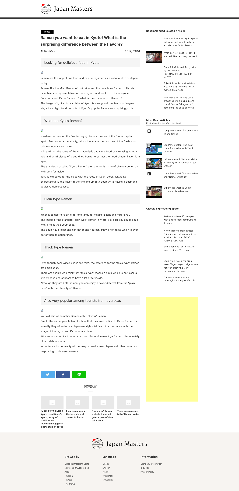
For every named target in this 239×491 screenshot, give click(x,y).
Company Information (151, 464)
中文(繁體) (108, 480)
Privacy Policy (147, 472)
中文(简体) (108, 476)
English (106, 468)
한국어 (106, 472)
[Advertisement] (172, 349)
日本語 (106, 464)
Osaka (69, 476)
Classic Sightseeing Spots (77, 464)
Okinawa (70, 484)
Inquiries (144, 468)
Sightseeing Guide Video (77, 468)
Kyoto (69, 480)
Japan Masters (50, 1)
